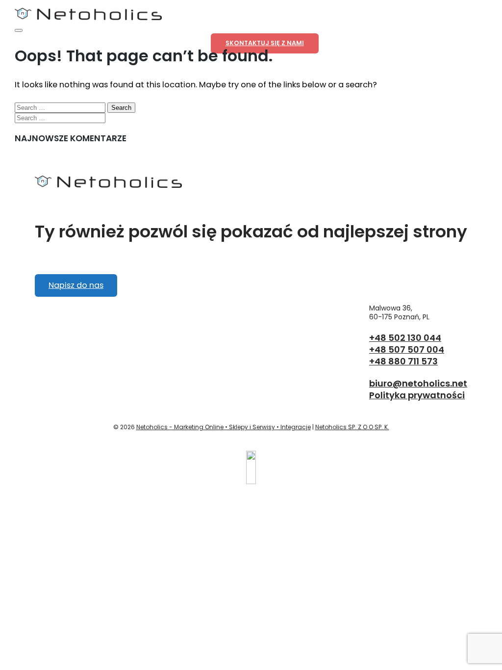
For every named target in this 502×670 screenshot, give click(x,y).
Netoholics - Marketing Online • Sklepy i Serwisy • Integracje (223, 427)
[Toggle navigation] (19, 30)
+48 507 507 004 (406, 349)
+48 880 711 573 (403, 361)
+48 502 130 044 (405, 338)
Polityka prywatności (417, 395)
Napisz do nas (76, 285)
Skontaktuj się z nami (265, 43)
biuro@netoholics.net (418, 383)
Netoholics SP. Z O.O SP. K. (352, 427)
